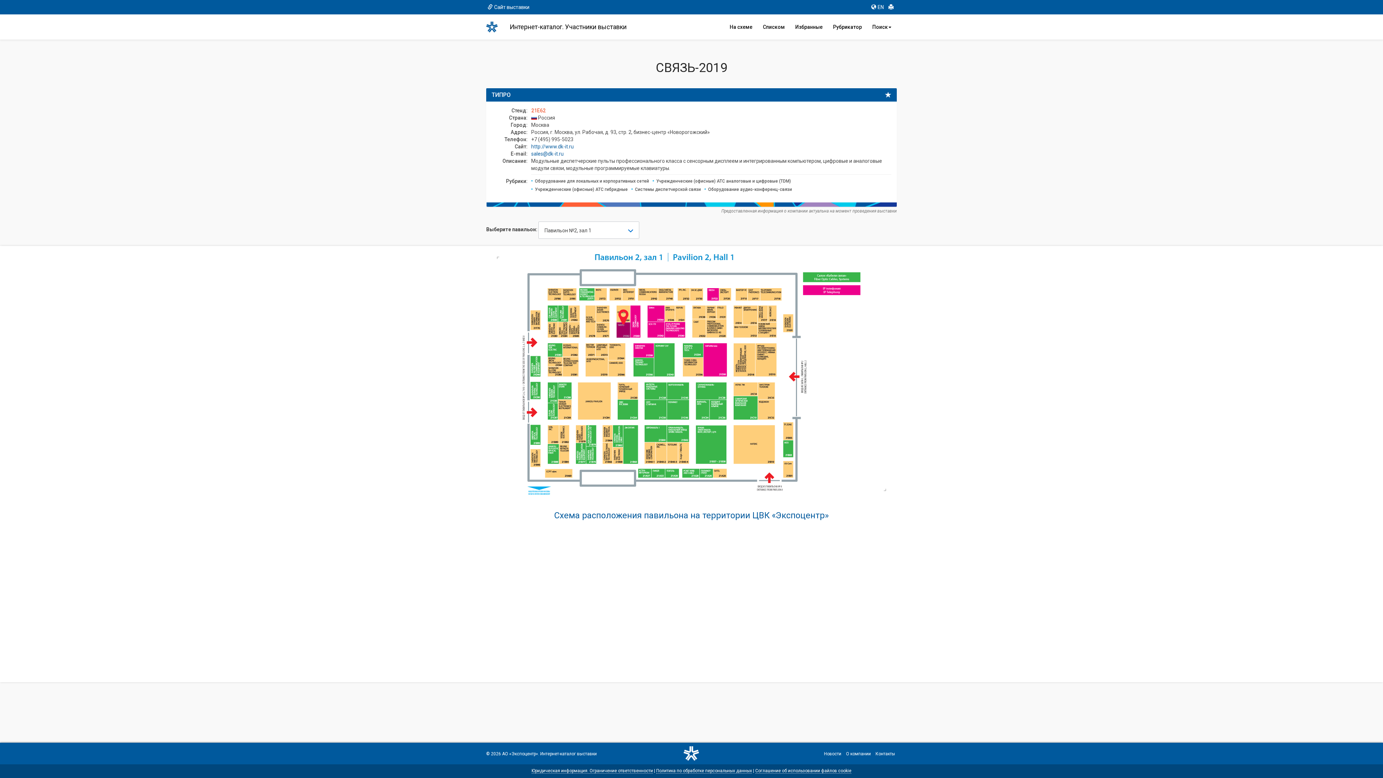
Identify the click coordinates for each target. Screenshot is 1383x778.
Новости (832, 753)
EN (881, 7)
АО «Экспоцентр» (520, 753)
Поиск (880, 27)
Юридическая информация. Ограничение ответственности (592, 770)
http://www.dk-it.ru (552, 146)
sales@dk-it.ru (547, 154)
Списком (774, 27)
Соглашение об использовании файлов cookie (803, 770)
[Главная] (495, 27)
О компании (858, 753)
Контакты (885, 753)
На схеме (741, 27)
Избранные (809, 27)
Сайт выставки (511, 7)
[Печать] (891, 7)
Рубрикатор (847, 27)
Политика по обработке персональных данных (704, 770)
